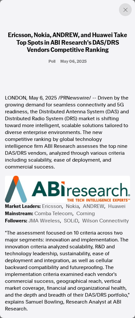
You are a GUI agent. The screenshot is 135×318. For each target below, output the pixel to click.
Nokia (72, 206)
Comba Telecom (53, 213)
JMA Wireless (44, 221)
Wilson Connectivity (105, 221)
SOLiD (71, 221)
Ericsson (52, 206)
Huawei (116, 206)
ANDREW (93, 206)
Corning (85, 213)
